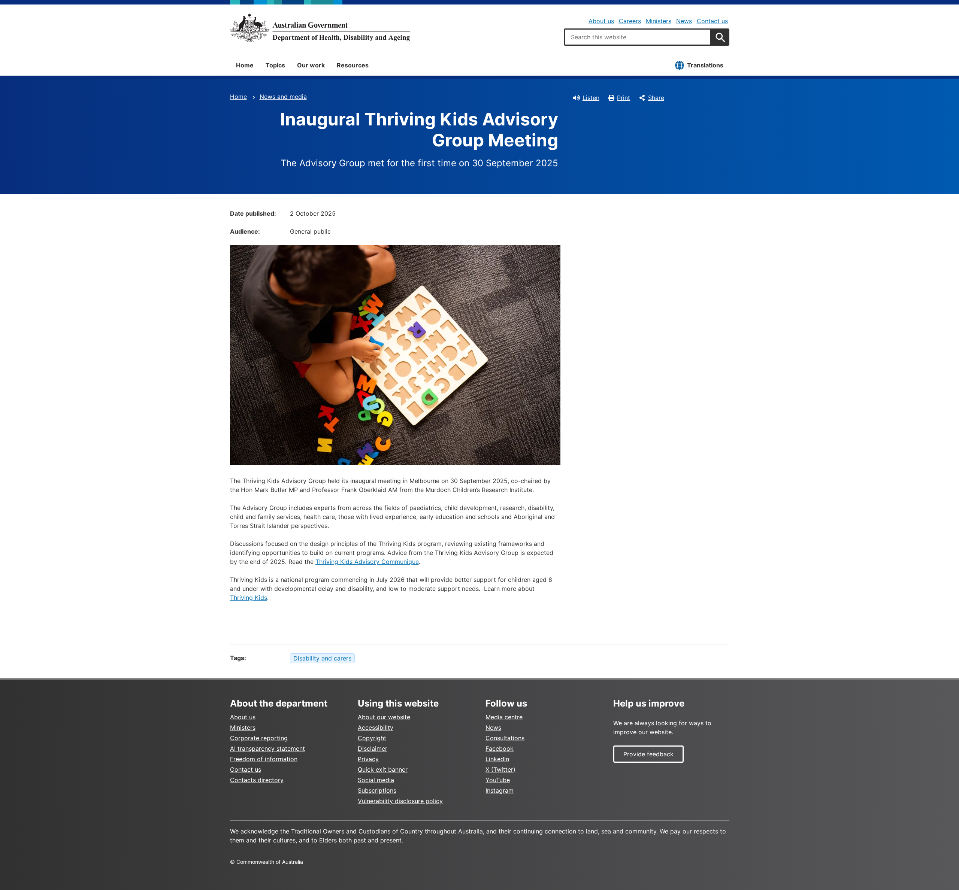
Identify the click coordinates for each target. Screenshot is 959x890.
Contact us (712, 21)
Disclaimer (372, 748)
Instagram (499, 790)
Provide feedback (648, 754)
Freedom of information (263, 759)
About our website (384, 717)
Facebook (499, 748)
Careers (630, 21)
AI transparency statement (267, 748)
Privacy (368, 759)
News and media (283, 96)
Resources (353, 65)
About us (601, 21)
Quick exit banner (383, 769)
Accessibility (375, 727)
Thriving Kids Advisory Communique (367, 561)
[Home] (320, 27)
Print (623, 97)
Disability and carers (322, 658)
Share (656, 97)
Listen (591, 97)
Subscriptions (377, 790)
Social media (376, 780)
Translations (705, 65)
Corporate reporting (259, 738)
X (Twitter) (500, 769)
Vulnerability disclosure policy (400, 801)
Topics (275, 65)
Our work (311, 65)
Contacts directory (257, 780)
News (684, 21)
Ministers (658, 21)
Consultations (504, 738)
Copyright (372, 738)
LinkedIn (497, 759)
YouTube (497, 780)
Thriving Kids (248, 597)
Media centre (504, 717)
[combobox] (637, 37)
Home (245, 65)
